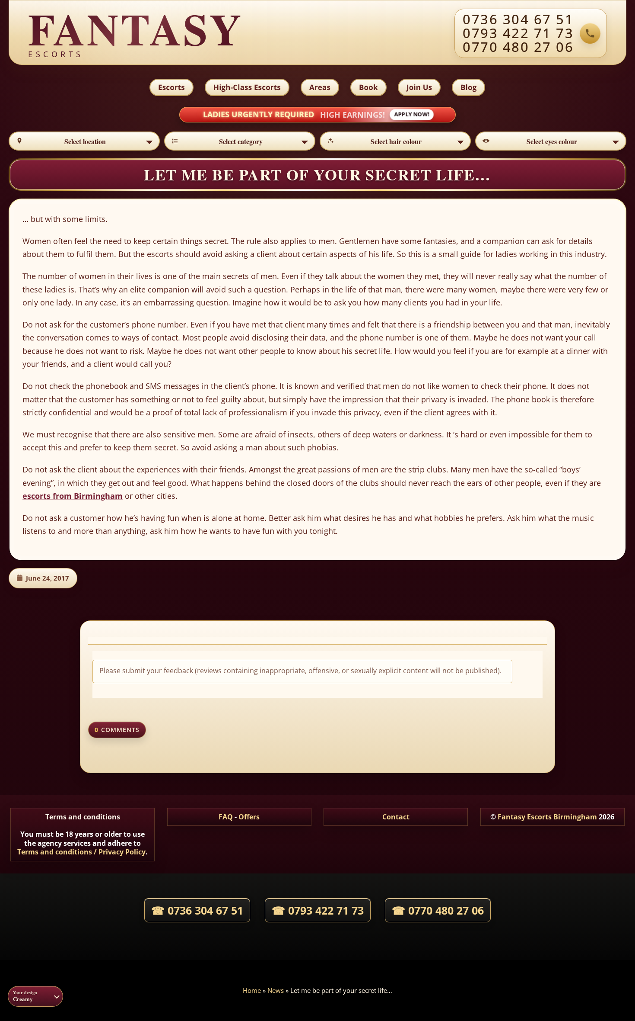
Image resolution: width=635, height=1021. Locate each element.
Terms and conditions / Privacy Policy (81, 852)
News (275, 990)
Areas (319, 87)
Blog (468, 87)
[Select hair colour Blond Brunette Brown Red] (395, 141)
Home (252, 990)
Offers (249, 817)
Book (368, 87)
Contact (396, 817)
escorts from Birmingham (72, 496)
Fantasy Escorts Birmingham (547, 817)
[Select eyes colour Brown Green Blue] (550, 141)
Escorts (171, 87)
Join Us (419, 87)
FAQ (226, 817)
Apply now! (412, 114)
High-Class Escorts (247, 87)
